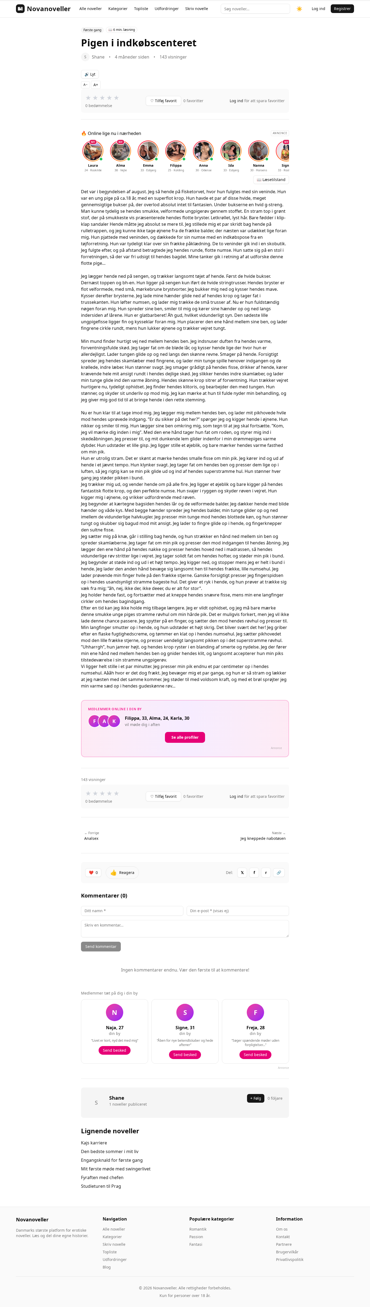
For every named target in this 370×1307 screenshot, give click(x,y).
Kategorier (118, 8)
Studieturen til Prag (101, 1186)
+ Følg (255, 1098)
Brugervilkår (287, 1251)
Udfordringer (167, 8)
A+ (95, 84)
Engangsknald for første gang (112, 1160)
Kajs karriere (94, 1143)
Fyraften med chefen (102, 1177)
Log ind (318, 8)
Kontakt (283, 1236)
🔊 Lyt (90, 74)
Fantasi (195, 1244)
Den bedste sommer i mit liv (109, 1151)
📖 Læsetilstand (271, 179)
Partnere (284, 1244)
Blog (107, 1267)
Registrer (342, 8)
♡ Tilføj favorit (163, 100)
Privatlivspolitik (289, 1259)
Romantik (197, 1229)
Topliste (141, 8)
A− (85, 84)
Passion (196, 1236)
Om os (282, 1229)
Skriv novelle (196, 8)
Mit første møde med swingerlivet (116, 1169)
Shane (116, 1098)
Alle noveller (90, 8)
